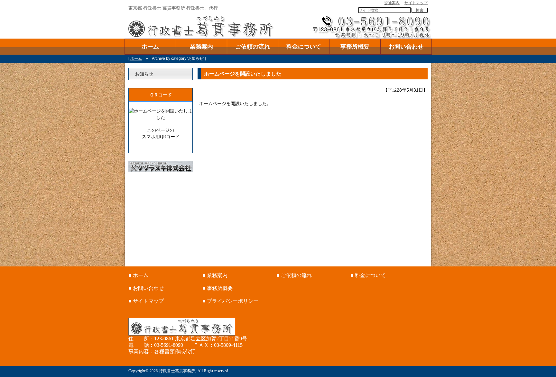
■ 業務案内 (214, 275)
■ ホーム (138, 275)
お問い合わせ (406, 46)
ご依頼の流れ (252, 46)
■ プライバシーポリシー (230, 301)
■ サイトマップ (146, 301)
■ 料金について (368, 275)
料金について (303, 46)
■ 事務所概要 (217, 288)
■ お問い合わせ (146, 288)
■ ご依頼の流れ (294, 275)
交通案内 (392, 3)
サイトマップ (416, 3)
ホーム (150, 46)
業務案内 (201, 46)
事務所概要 (354, 46)
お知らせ (144, 73)
